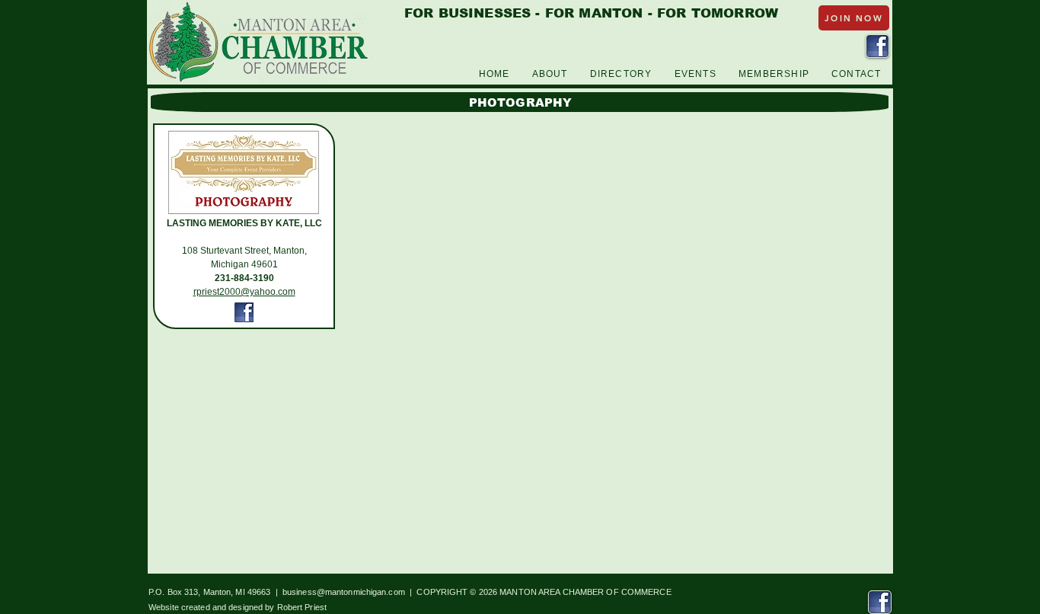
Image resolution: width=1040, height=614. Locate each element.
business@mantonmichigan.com (343, 591)
